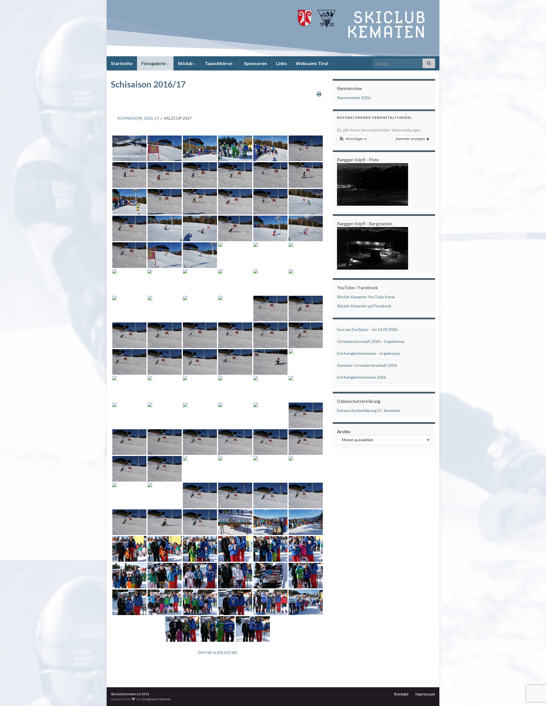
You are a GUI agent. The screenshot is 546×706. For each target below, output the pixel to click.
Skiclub (186, 63)
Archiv (344, 431)
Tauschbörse (219, 63)
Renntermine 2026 (353, 97)
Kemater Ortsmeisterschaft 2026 (367, 365)
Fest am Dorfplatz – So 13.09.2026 (367, 329)
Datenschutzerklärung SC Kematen (368, 410)
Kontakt (401, 694)
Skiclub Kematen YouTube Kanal (366, 296)
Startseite (122, 63)
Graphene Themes (156, 699)
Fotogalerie (154, 63)
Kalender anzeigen (411, 138)
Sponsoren (255, 63)
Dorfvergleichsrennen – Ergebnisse (368, 353)
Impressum (425, 694)
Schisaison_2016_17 (138, 118)
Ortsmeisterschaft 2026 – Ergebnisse (370, 341)
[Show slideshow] (217, 652)
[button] (352, 138)
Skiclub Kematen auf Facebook (364, 305)
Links (281, 63)
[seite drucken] (319, 94)
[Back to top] (533, 672)
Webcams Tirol (312, 63)
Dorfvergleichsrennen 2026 (361, 377)
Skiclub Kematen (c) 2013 (130, 694)
